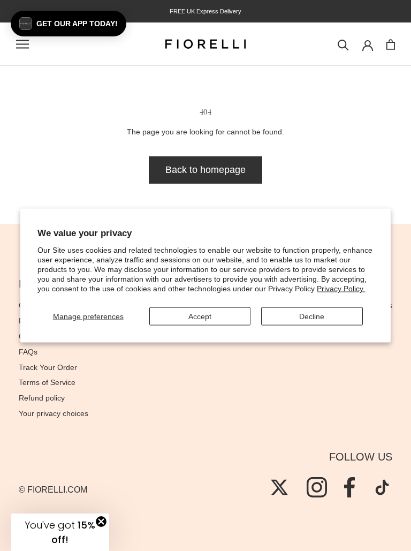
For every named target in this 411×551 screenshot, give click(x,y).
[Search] (343, 44)
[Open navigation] (22, 44)
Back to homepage (205, 169)
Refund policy (42, 398)
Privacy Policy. (341, 288)
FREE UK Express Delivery (205, 11)
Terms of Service (47, 382)
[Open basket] (390, 44)
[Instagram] (317, 487)
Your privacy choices (53, 413)
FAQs (28, 352)
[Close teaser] (101, 522)
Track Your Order (48, 367)
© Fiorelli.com (53, 489)
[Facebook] (349, 487)
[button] (68, 23)
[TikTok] (382, 487)
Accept (199, 316)
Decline (311, 316)
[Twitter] (279, 487)
